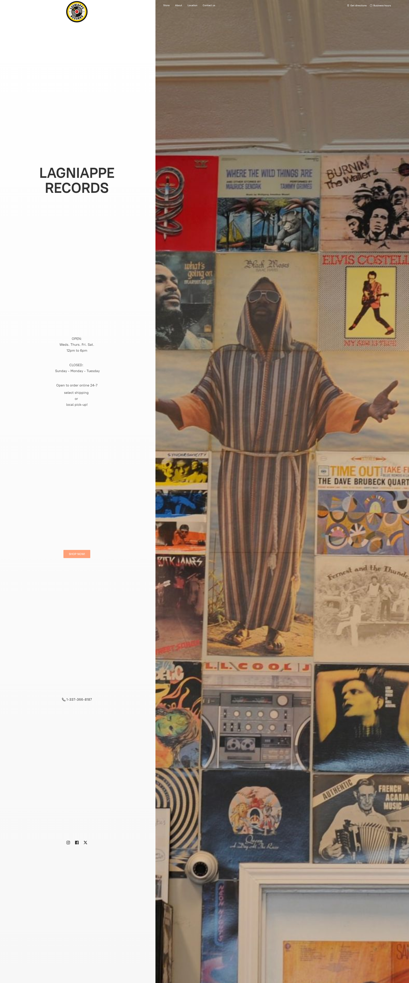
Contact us (209, 5)
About (178, 5)
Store (166, 5)
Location (192, 5)
